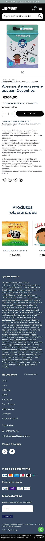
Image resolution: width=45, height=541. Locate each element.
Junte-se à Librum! (10, 418)
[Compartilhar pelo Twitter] (16, 181)
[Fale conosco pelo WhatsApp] (41, 529)
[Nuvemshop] (10, 530)
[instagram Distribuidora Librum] (5, 451)
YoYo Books (7, 399)
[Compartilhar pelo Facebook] (10, 181)
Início (4, 79)
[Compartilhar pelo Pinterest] (21, 181)
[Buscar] (40, 16)
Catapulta (6, 390)
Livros (4, 385)
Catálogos (6, 414)
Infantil (12, 79)
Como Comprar (8, 404)
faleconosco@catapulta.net (18, 436)
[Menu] (40, 8)
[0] (33, 9)
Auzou (5, 395)
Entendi (39, 537)
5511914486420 (12, 431)
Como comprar (31, 374)
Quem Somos (8, 409)
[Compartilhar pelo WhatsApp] (4, 180)
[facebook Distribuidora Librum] (12, 451)
